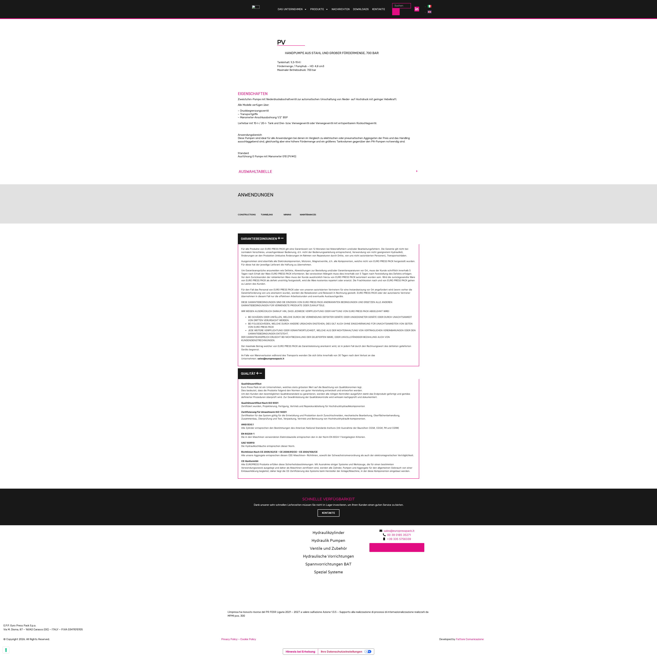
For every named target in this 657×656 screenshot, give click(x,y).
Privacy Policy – (230, 639)
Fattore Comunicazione (470, 639)
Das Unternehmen (290, 9)
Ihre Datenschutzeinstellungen (341, 651)
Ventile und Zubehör (328, 548)
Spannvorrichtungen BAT (328, 564)
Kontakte (378, 9)
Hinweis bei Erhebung (300, 651)
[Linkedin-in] (416, 9)
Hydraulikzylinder (328, 532)
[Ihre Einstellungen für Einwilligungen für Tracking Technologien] (6, 650)
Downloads (361, 9)
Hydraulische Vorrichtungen (328, 556)
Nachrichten (341, 9)
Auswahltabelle (255, 171)
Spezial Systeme (328, 572)
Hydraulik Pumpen (328, 540)
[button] (328, 171)
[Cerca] (396, 11)
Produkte (317, 9)
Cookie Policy (248, 639)
